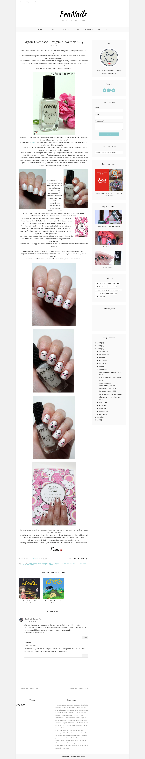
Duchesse (32, 142)
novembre (103, 355)
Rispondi (85, 637)
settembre (103, 360)
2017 (99, 343)
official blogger (27, 564)
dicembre (102, 352)
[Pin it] (86, 558)
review (110, 286)
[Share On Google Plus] (82, 558)
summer (98, 293)
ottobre (102, 357)
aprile (101, 405)
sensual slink (41, 564)
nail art (82, 563)
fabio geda (42, 563)
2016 (99, 346)
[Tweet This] (75, 558)
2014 (99, 417)
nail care (99, 296)
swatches (53, 564)
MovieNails (114, 290)
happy (51, 563)
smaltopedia (111, 283)
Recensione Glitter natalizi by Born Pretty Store (109, 194)
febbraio (102, 411)
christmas (110, 293)
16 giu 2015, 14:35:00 (30, 621)
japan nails (66, 563)
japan (57, 563)
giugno (102, 369)
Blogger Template (80, 756)
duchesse (33, 563)
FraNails (72, 13)
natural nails (100, 290)
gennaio (102, 414)
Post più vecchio (78, 689)
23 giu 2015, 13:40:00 (30, 645)
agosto (101, 363)
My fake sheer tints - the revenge (110, 394)
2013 (99, 420)
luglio (101, 366)
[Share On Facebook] (78, 558)
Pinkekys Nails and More (33, 619)
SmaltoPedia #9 (109, 247)
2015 (99, 349)
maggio (102, 402)
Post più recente (29, 689)
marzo (101, 408)
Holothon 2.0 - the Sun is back (109, 226)
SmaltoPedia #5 (109, 267)
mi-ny (75, 563)
